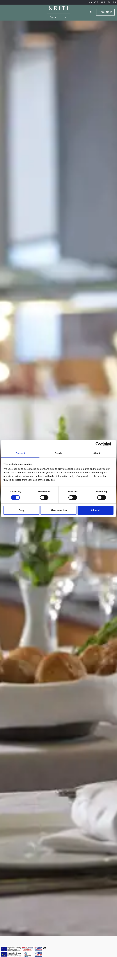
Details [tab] (58, 453)
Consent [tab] (20, 453)
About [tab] (96, 453)
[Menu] (5, 8)
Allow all (95, 510)
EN (90, 12)
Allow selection (58, 510)
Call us (112, 2)
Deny (21, 510)
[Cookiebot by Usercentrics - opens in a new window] (100, 444)
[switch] (44, 497)
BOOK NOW (105, 12)
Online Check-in (97, 2)
